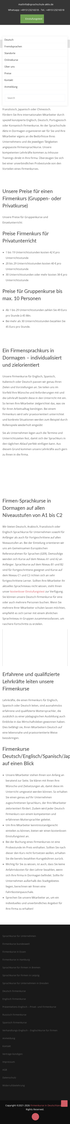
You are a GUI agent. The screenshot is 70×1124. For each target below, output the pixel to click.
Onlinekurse (11, 59)
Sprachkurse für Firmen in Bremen (21, 967)
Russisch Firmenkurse (14, 1014)
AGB (4, 1069)
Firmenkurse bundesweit (16, 943)
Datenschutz (9, 1077)
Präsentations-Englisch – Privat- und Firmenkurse (29, 1006)
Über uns (9, 66)
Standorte (9, 53)
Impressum (8, 1061)
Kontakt (8, 80)
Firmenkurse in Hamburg (16, 959)
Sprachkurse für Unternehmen (19, 936)
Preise (7, 73)
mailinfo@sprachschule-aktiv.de (35, 4)
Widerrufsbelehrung (13, 1085)
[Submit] (61, 97)
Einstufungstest (33, 18)
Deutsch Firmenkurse (14, 991)
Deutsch (9, 39)
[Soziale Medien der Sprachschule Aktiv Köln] (35, 1116)
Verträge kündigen (12, 1054)
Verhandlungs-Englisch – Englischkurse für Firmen (29, 1030)
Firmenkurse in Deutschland (45, 1105)
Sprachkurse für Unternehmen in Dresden (25, 983)
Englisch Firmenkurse (14, 998)
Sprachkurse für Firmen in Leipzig (20, 975)
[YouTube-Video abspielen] (35, 647)
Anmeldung (10, 86)
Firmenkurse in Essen (14, 951)
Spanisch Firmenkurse (14, 1022)
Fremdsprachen (13, 46)
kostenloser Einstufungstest (27, 591)
